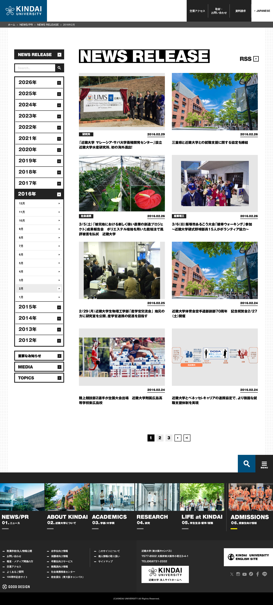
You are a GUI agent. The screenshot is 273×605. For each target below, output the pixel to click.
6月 (21, 254)
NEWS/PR (26, 24)
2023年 (28, 116)
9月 (21, 229)
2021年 (28, 138)
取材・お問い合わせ (219, 10)
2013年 (28, 329)
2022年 (28, 127)
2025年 (28, 93)
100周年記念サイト (17, 577)
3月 (21, 280)
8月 (21, 237)
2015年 (28, 307)
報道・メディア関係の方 (20, 561)
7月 (21, 246)
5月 (21, 263)
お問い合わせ (14, 556)
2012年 (28, 340)
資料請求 (240, 11)
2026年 (28, 82)
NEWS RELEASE (48, 24)
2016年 (27, 194)
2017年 (28, 183)
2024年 (28, 105)
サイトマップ (105, 561)
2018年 (28, 172)
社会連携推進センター (63, 571)
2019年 (28, 161)
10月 (22, 220)
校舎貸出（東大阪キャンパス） (68, 577)
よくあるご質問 (15, 571)
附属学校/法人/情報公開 (19, 551)
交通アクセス (197, 11)
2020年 (28, 149)
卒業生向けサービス (62, 561)
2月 (21, 288)
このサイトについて (109, 551)
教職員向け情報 (59, 566)
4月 (21, 271)
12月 (22, 203)
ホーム (11, 24)
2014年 (28, 318)
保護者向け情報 (59, 556)
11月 (22, 212)
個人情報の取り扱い (109, 556)
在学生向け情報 (59, 551)
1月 (21, 297)
